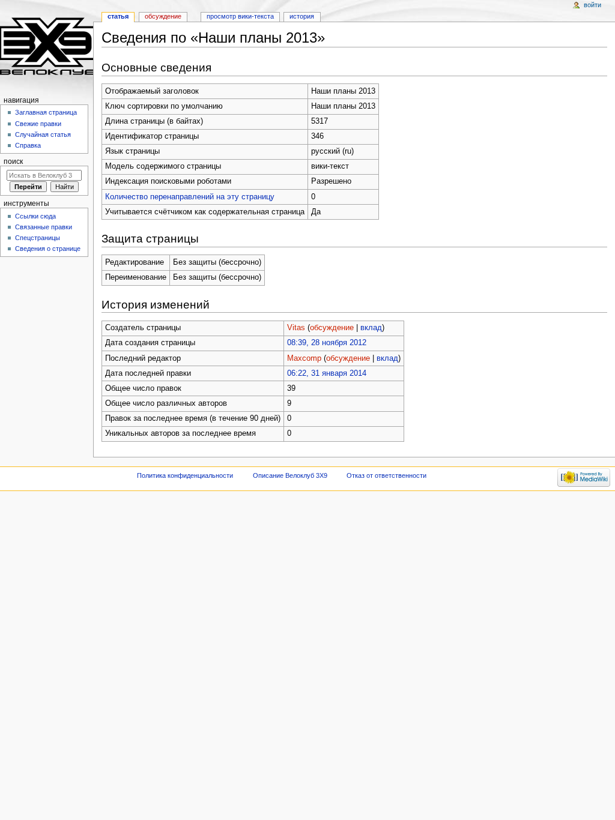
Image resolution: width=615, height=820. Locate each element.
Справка (28, 145)
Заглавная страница (46, 112)
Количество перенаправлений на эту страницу (189, 197)
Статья (118, 16)
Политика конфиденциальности (185, 475)
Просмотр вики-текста (240, 16)
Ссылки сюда (35, 216)
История (301, 16)
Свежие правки (38, 123)
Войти (592, 4)
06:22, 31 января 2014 (326, 373)
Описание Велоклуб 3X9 (290, 475)
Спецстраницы (37, 237)
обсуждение (332, 328)
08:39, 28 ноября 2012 (326, 343)
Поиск (13, 161)
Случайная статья (43, 134)
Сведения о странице (47, 248)
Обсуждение (163, 16)
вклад (371, 328)
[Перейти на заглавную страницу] (46, 46)
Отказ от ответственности (386, 475)
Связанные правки (43, 227)
